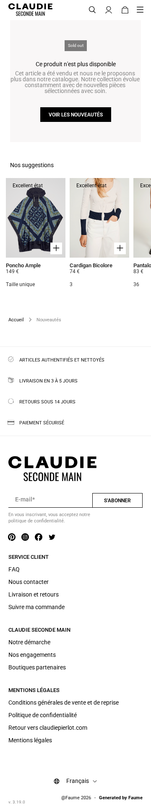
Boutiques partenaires (37, 667)
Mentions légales (30, 740)
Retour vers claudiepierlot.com (47, 727)
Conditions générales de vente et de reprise (63, 702)
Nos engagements (32, 654)
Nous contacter (28, 582)
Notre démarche (29, 642)
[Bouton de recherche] (92, 10)
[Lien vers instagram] (25, 537)
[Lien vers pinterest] (11, 537)
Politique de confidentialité (42, 715)
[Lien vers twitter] (52, 537)
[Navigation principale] (142, 10)
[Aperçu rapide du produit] (56, 248)
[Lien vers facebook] (38, 537)
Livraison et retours (33, 594)
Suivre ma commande (36, 607)
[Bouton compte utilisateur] (109, 10)
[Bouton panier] (125, 10)
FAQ (14, 569)
